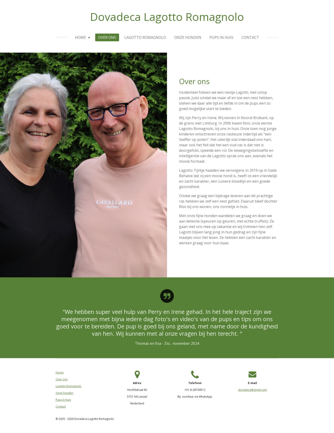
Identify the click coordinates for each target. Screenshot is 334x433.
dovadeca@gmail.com (252, 390)
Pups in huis (63, 400)
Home (60, 372)
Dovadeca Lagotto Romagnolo (167, 16)
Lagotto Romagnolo (68, 386)
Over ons (61, 379)
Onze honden (64, 393)
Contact (61, 407)
